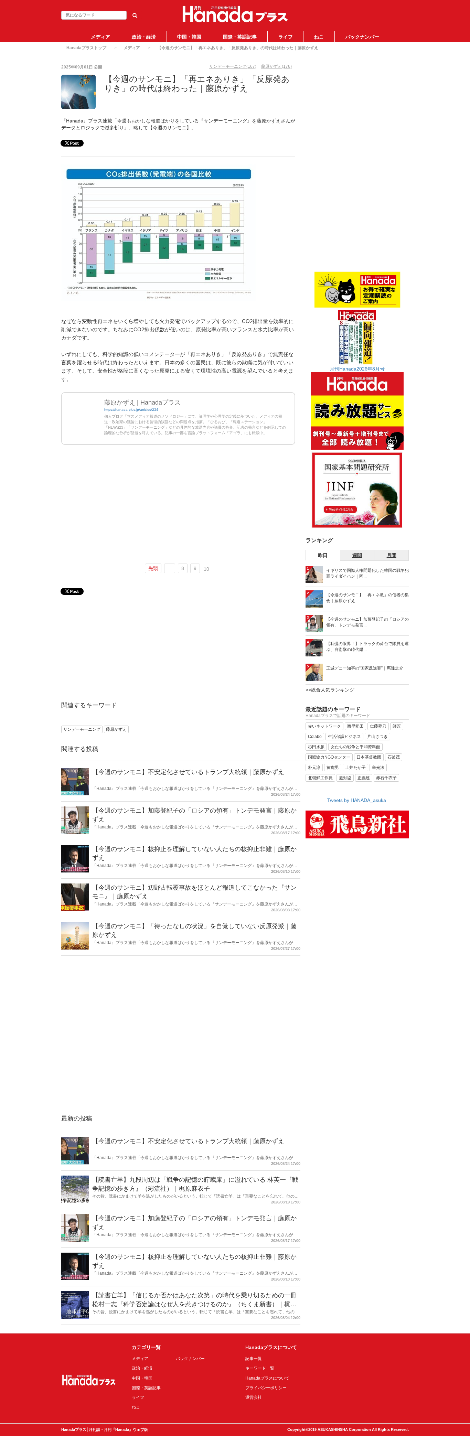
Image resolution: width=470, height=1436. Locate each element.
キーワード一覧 (259, 1368)
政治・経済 (144, 37)
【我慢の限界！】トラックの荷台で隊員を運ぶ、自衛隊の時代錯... (367, 646)
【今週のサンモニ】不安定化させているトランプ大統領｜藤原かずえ (188, 772)
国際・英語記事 (240, 37)
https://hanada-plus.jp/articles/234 (131, 409)
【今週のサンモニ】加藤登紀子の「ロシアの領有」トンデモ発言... (367, 622)
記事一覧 (253, 1358)
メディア (100, 37)
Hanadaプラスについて (267, 1378)
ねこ (319, 37)
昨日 (323, 555)
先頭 (153, 568)
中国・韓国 (189, 37)
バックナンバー (362, 37)
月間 (391, 555)
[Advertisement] (178, 507)
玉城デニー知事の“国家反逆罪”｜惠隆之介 (364, 668)
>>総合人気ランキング (330, 690)
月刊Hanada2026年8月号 (357, 369)
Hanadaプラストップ (86, 47)
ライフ (285, 37)
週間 (357, 555)
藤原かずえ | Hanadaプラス (142, 402)
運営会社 (253, 1397)
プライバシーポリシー (266, 1387)
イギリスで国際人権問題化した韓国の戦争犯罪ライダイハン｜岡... (367, 573)
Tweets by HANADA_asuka (356, 800)
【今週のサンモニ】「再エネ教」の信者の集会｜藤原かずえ (367, 597)
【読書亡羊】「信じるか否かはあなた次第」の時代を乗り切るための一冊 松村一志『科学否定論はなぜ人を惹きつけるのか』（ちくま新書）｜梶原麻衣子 (194, 1304)
